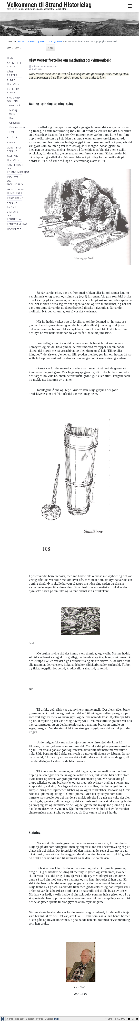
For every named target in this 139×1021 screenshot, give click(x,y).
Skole (11, 142)
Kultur (12, 137)
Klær (11, 118)
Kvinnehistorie (17, 127)
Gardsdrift (14, 105)
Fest (11, 132)
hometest (14, 229)
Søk (50, 48)
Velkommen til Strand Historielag (49, 5)
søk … (10, 47)
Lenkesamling (17, 224)
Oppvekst (14, 122)
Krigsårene (15, 198)
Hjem (10, 57)
